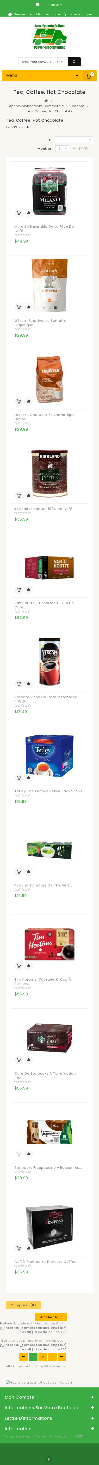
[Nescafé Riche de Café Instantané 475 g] (49, 661)
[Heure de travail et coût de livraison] (39, 1382)
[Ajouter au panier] (18, 213)
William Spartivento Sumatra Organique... (40, 322)
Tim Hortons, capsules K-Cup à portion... (42, 981)
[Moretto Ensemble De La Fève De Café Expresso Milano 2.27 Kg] (49, 191)
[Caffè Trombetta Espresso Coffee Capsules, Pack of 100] (49, 1226)
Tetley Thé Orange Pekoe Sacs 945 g (48, 791)
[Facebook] (49, 1459)
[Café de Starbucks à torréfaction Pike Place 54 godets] (49, 1038)
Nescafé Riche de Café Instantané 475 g (45, 699)
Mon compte (19, 1397)
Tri (49, 139)
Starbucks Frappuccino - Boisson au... (48, 1167)
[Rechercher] (74, 61)
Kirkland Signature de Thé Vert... (43, 885)
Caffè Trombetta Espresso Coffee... (46, 1261)
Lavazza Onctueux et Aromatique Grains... (44, 416)
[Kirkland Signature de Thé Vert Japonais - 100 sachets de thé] (49, 850)
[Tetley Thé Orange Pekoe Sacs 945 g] (49, 756)
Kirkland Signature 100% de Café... (44, 508)
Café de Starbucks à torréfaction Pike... (45, 1075)
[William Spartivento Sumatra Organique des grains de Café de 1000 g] (49, 285)
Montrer (45, 148)
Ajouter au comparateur (28, 213)
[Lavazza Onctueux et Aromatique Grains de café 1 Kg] (49, 379)
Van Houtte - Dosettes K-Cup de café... (44, 605)
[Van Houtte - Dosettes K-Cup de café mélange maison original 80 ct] (49, 567)
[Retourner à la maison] (46, 100)
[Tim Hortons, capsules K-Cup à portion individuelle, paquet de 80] (49, 944)
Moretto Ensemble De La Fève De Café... (44, 228)
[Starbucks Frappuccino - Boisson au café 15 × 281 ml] (49, 1132)
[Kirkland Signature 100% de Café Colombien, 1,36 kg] (49, 473)
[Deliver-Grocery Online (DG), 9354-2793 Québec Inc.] (49, 36)
